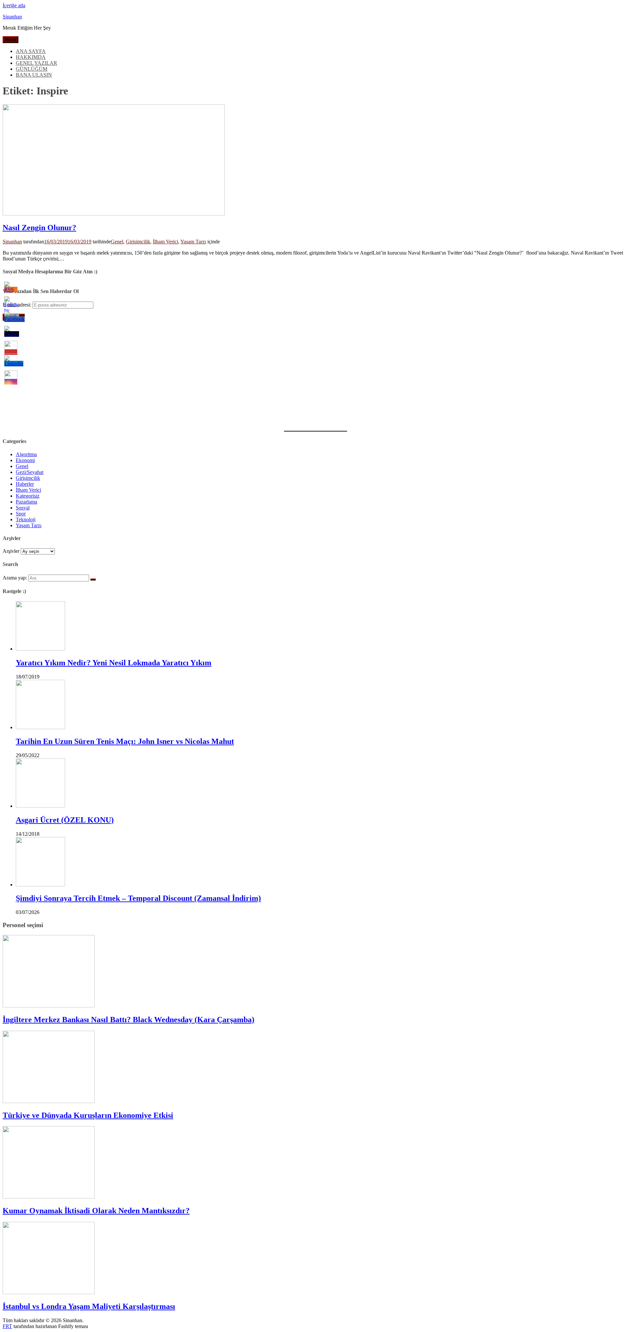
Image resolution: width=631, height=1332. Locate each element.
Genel (117, 241)
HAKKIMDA (31, 57)
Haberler (25, 484)
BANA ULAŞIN (34, 75)
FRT (7, 1326)
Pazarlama (26, 502)
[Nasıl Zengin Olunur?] (114, 213)
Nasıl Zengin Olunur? (39, 227)
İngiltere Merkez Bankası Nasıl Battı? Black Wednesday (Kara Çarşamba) (128, 1019)
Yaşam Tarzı (193, 241)
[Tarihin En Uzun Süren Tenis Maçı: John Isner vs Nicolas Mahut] (40, 727)
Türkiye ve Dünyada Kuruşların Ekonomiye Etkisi (88, 1115)
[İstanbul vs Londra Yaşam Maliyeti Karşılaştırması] (49, 1292)
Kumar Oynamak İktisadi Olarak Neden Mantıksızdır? (96, 1210)
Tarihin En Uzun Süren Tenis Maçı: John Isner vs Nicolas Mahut (125, 741)
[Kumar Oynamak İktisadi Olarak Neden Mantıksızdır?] (49, 1196)
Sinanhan (12, 16)
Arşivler (11, 551)
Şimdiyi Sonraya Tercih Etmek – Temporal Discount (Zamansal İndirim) (138, 898)
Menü (10, 39)
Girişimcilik (138, 241)
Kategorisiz (27, 496)
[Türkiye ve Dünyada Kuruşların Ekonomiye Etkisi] (49, 1101)
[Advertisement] (200, 372)
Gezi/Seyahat (29, 472)
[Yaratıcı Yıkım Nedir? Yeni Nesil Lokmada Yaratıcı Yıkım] (40, 649)
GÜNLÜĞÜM (31, 69)
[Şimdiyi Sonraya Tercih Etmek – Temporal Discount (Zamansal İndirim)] (40, 884)
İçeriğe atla (14, 5)
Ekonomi (25, 460)
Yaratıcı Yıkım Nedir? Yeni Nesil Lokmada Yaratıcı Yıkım (113, 662)
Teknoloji (25, 519)
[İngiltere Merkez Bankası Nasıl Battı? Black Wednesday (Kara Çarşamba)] (49, 1005)
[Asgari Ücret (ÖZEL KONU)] (40, 806)
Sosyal (23, 507)
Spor (21, 513)
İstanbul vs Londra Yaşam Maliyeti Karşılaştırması (89, 1306)
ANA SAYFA (31, 51)
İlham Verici (165, 241)
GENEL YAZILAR (36, 63)
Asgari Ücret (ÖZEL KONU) (65, 820)
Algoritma (26, 454)
